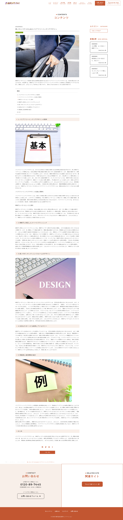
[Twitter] (46, 447)
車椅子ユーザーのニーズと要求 (26, 99)
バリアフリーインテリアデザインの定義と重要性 (30, 97)
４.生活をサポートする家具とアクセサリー (28, 107)
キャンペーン (48, 511)
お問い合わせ (74, 511)
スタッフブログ (19, 32)
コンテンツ (65, 511)
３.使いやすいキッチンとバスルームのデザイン (29, 104)
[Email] (49, 447)
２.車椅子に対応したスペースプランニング (28, 102)
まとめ (18, 112)
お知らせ (57, 511)
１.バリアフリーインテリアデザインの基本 (28, 94)
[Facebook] (42, 447)
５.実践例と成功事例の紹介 (24, 109)
